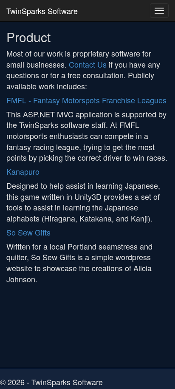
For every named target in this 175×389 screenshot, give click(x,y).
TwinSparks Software (42, 10)
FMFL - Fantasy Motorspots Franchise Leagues (86, 99)
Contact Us (88, 64)
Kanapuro (23, 171)
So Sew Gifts (28, 232)
